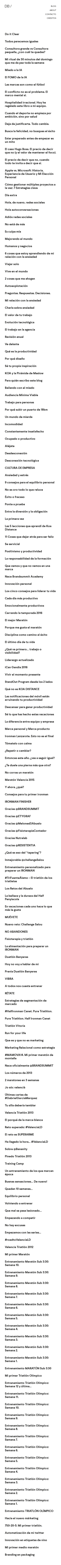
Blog (53, 6)
